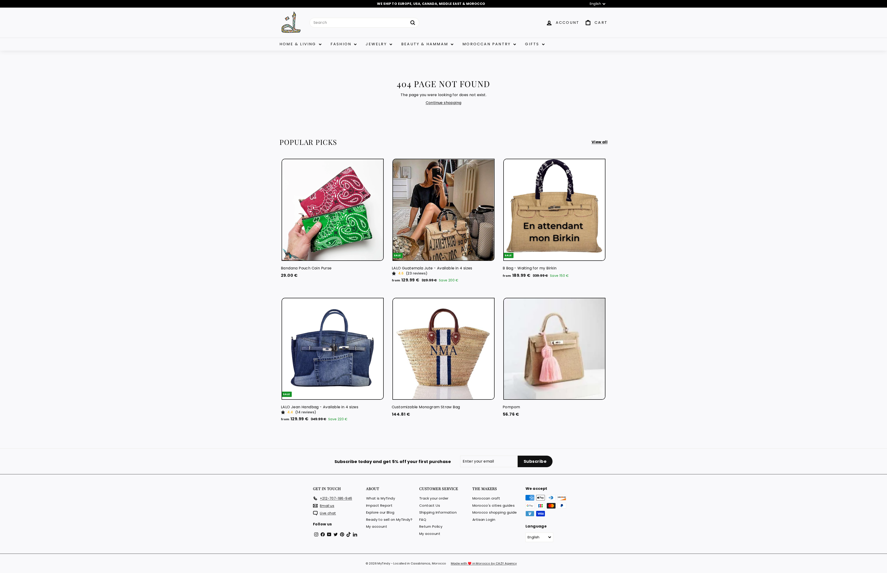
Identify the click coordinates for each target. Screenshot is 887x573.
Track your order (433, 498)
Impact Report (379, 505)
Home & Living (298, 44)
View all (600, 142)
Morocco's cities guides (493, 505)
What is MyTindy (380, 498)
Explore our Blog (380, 512)
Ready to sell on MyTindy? (389, 519)
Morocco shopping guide (494, 512)
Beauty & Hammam (425, 44)
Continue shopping (444, 102)
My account (376, 526)
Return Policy (430, 526)
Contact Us (429, 505)
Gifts (533, 44)
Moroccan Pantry (487, 44)
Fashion (342, 44)
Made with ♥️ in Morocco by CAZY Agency (484, 563)
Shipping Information (438, 512)
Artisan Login (483, 519)
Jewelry (377, 44)
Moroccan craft (486, 498)
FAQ (422, 519)
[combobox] (364, 22)
